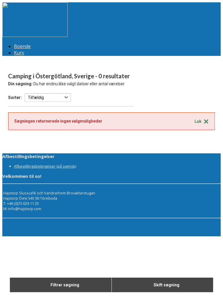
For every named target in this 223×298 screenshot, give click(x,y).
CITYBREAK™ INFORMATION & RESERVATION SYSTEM (139, 233)
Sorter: (15, 97)
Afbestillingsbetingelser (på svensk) (45, 166)
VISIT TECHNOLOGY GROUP (30, 233)
